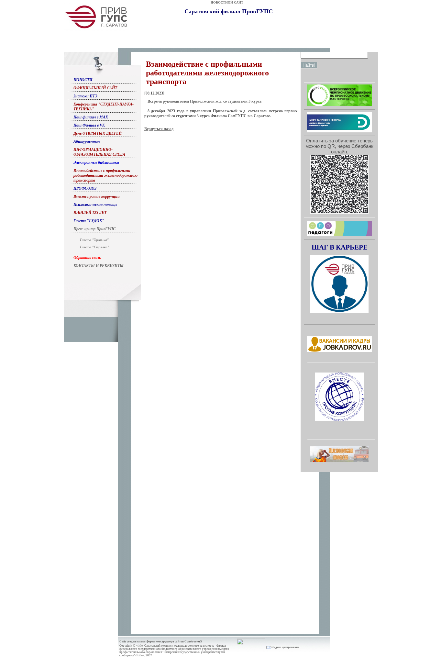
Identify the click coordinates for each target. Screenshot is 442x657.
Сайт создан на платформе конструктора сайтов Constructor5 (160, 641)
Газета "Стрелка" (94, 247)
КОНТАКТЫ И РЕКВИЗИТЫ (98, 265)
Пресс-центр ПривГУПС (94, 229)
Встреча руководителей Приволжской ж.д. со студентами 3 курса (204, 101)
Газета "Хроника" (94, 240)
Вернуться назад (158, 129)
